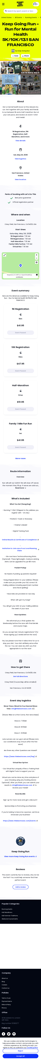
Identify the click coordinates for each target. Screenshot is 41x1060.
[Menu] (8, 4)
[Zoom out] (36, 258)
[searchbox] (20, 11)
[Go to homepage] (20, 4)
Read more (19, 488)
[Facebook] (4, 1036)
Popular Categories (10, 904)
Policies (5, 992)
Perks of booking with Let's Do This (20, 194)
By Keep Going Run (22, 51)
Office (4, 1012)
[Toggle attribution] (37, 274)
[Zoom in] (36, 255)
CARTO (17, 275)
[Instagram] (14, 1036)
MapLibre (10, 275)
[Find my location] (36, 262)
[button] (20, 266)
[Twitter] (9, 1036)
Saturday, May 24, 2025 (20, 233)
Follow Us (6, 1028)
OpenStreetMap (27, 275)
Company (6, 973)
